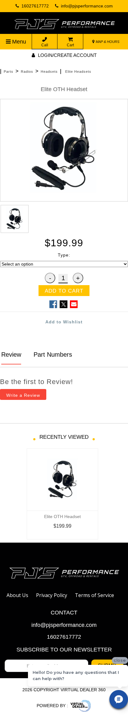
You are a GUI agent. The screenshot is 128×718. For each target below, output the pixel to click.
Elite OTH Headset (62, 516)
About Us (17, 595)
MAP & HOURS (107, 42)
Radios (27, 71)
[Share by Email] (74, 304)
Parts (8, 71)
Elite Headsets (78, 71)
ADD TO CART (64, 291)
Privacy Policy (51, 595)
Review (11, 354)
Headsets (49, 71)
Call (44, 45)
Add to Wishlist (64, 321)
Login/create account (67, 55)
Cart (70, 45)
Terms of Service (94, 595)
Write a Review (23, 395)
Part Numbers (52, 354)
